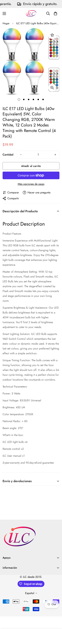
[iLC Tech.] (31, 13)
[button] (55, 13)
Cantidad (8, 155)
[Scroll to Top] (55, 610)
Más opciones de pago (31, 184)
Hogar (6, 23)
